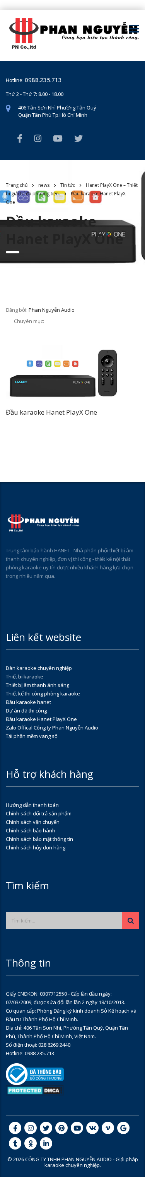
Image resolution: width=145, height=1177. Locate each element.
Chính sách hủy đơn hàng (35, 847)
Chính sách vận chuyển (33, 821)
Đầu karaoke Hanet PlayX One (41, 719)
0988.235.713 (43, 80)
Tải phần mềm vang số (32, 736)
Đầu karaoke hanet (28, 702)
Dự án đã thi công (26, 710)
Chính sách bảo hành (30, 830)
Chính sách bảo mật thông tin (39, 838)
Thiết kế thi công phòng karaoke (43, 693)
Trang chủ (16, 185)
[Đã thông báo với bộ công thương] (35, 1073)
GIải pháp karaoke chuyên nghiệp (91, 1162)
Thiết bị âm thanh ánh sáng (37, 685)
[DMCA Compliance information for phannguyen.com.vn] (35, 1089)
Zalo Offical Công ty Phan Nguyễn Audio (52, 727)
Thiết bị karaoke (24, 676)
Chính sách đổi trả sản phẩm (39, 813)
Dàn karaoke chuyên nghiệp (39, 668)
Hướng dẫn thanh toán (32, 804)
